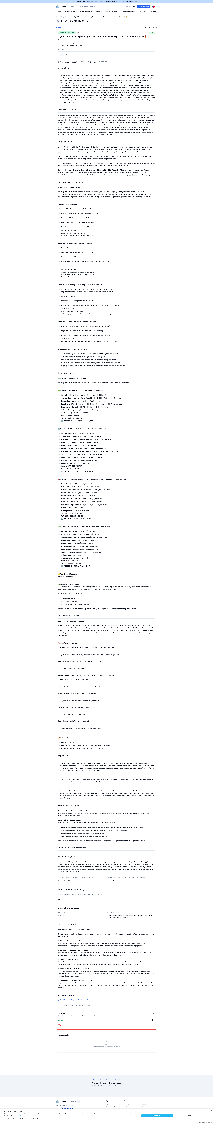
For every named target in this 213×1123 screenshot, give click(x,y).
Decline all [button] (191, 1115)
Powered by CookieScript (205, 1122)
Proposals (99, 11)
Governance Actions (85, 11)
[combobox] (154, 6)
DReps (108, 1104)
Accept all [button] (157, 1115)
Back (59, 27)
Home (59, 11)
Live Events (142, 11)
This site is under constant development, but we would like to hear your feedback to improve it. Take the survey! (106, 1)
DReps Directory (70, 11)
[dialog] (106, 1116)
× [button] (211, 1110)
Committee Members (128, 11)
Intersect (144, 1104)
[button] (70, 1121)
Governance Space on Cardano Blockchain (105, 1080)
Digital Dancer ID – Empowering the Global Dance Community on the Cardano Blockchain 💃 (100, 17)
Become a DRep (130, 6)
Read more (19, 1115)
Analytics (153, 11)
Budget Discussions (112, 11)
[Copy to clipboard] (156, 27)
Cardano (144, 1107)
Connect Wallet (144, 6)
